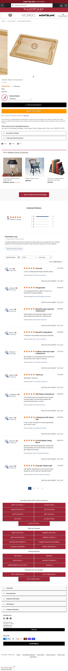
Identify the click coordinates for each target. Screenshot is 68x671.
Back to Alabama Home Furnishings (35, 194)
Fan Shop (17, 519)
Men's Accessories (18, 537)
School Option (14, 96)
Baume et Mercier (49, 560)
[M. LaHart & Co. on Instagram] (4, 618)
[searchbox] (11, 257)
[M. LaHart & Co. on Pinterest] (11, 618)
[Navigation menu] (2, 5)
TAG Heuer (17, 556)
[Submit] (13, 5)
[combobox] (32, 5)
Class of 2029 (33, 523)
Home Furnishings (11, 21)
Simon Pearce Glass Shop (17, 565)
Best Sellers (49, 514)
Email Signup (34, 644)
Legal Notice (33, 656)
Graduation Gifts (17, 509)
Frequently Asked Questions (14, 138)
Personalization (34, 105)
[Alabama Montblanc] (46, 15)
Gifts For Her (17, 514)
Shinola (49, 565)
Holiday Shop (49, 505)
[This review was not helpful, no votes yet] (61, 281)
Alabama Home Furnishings (18, 152)
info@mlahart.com (7, 625)
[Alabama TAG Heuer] (10, 15)
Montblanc (17, 560)
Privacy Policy (40, 654)
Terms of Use (61, 654)
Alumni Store (49, 519)
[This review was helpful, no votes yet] (58, 281)
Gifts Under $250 (49, 574)
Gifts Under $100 (17, 574)
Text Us (34, 630)
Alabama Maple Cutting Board (24, 21)
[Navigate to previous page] (25, 488)
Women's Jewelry (49, 537)
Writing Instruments (18, 542)
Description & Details (12, 133)
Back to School (18, 505)
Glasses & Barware (17, 546)
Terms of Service (50, 654)
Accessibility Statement (28, 654)
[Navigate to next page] (42, 488)
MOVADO (49, 556)
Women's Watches (49, 533)
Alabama (3, 21)
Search (18, 654)
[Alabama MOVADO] (28, 15)
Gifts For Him (49, 509)
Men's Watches (17, 533)
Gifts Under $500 (33, 579)
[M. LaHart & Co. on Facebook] (7, 618)
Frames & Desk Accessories (49, 542)
